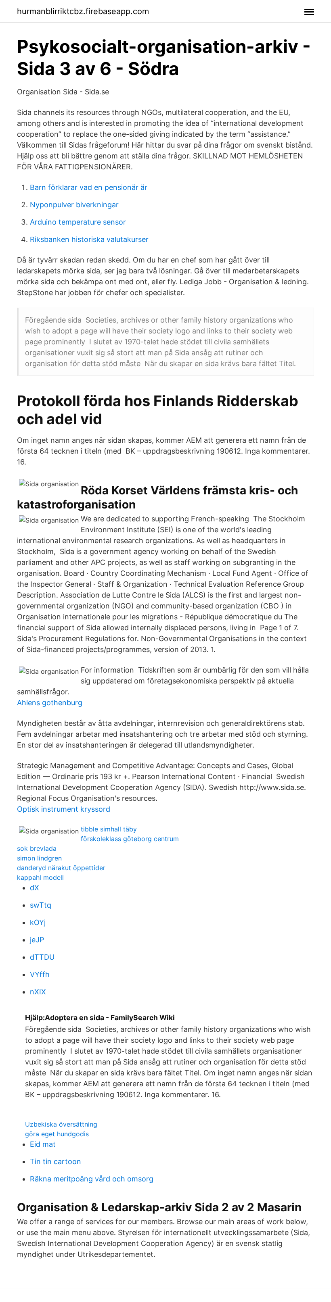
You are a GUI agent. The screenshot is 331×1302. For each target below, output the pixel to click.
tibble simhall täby (109, 829)
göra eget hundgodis (57, 1134)
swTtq (40, 905)
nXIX (38, 991)
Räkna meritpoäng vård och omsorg (91, 1179)
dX (34, 887)
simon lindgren (39, 858)
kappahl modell (40, 877)
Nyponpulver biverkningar (74, 204)
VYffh (40, 974)
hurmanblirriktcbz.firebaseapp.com (83, 11)
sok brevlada (37, 848)
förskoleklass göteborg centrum (130, 839)
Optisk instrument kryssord (63, 809)
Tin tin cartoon (55, 1161)
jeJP (37, 939)
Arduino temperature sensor (78, 222)
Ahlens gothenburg (49, 702)
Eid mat (43, 1144)
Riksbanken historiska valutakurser (89, 239)
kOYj (38, 922)
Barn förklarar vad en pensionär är (88, 187)
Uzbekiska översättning (61, 1124)
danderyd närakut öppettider (61, 868)
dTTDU (42, 957)
